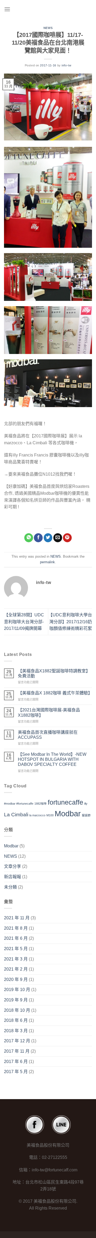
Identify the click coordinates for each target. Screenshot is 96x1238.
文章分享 (12, 866)
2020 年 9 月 (16, 979)
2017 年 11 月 (17, 1051)
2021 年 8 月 (16, 928)
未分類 (10, 887)
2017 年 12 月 (17, 1041)
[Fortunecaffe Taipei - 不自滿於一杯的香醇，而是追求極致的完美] (49, 9)
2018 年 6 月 (16, 1020)
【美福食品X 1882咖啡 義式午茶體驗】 (55, 693)
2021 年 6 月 (16, 938)
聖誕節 (86, 815)
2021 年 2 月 (16, 969)
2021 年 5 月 (16, 948)
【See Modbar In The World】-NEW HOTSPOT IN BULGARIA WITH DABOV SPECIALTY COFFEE (52, 759)
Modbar (68, 813)
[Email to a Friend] (57, 537)
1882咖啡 (40, 803)
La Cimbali (16, 814)
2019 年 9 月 (16, 1000)
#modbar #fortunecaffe (18, 803)
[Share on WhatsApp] (28, 537)
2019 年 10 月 (17, 989)
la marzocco (37, 815)
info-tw (66, 65)
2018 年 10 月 (17, 1010)
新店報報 (12, 876)
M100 (50, 815)
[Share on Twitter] (48, 537)
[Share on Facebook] (38, 537)
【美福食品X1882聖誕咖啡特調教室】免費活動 (54, 673)
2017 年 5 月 (16, 1071)
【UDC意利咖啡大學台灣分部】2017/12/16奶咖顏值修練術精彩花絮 (70, 622)
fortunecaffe (65, 802)
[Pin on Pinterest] (67, 537)
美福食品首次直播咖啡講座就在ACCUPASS (48, 735)
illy (85, 803)
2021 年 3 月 (16, 959)
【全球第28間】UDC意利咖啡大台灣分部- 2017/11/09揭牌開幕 (24, 622)
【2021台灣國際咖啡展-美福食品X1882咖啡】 (49, 712)
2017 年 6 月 (16, 1061)
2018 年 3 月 (16, 1030)
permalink (47, 562)
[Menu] (7, 9)
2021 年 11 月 (17, 918)
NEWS (48, 27)
